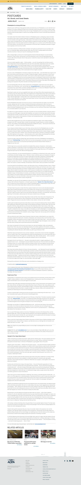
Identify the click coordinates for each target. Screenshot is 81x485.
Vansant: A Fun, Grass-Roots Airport (45, 181)
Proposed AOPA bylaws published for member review (30, 443)
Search (72, 6)
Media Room (45, 462)
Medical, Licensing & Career (40, 6)
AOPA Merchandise (46, 475)
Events (55, 8)
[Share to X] (50, 21)
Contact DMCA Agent (47, 477)
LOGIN (64, 3)
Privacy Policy (45, 471)
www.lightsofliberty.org (12, 66)
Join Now (70, 3)
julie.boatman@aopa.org (21, 264)
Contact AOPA (45, 460)
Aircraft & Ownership (53, 6)
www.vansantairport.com (40, 424)
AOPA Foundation (53, 3)
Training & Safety (39, 8)
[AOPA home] (10, 9)
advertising (45, 464)
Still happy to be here (46, 441)
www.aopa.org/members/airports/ (15, 270)
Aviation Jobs (45, 473)
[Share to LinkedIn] (52, 21)
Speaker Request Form (29, 471)
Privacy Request (46, 479)
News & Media (29, 8)
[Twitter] (68, 461)
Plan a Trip (48, 8)
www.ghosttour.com (35, 86)
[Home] (8, 12)
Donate (59, 3)
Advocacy (61, 8)
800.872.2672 (9, 468)
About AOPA (63, 6)
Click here (36, 1)
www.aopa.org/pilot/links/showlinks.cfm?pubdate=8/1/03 (20, 268)
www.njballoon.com (22, 330)
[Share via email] (54, 21)
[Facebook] (65, 461)
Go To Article (19, 444)
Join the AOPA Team (29, 468)
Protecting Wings (16, 140)
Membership (70, 8)
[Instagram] (70, 461)
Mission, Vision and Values (30, 465)
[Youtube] (73, 461)
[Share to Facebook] (48, 21)
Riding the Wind (16, 298)
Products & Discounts (26, 6)
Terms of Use (45, 466)
